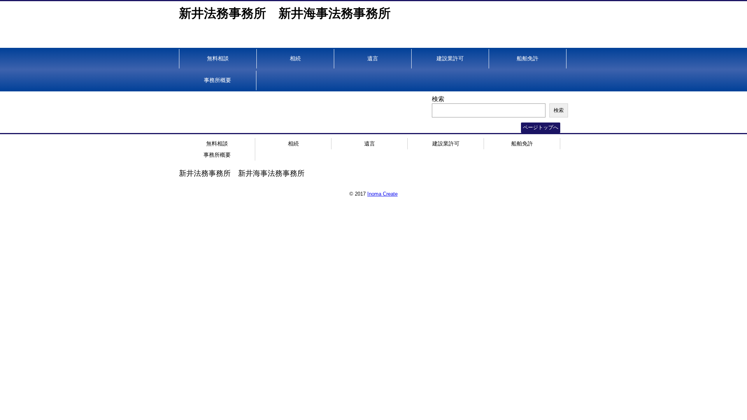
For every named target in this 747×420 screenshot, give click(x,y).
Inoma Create (382, 194)
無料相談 (218, 58)
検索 (438, 99)
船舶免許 (527, 58)
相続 (295, 58)
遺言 (372, 58)
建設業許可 (450, 58)
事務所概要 (217, 80)
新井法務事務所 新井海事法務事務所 (285, 13)
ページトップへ (540, 127)
